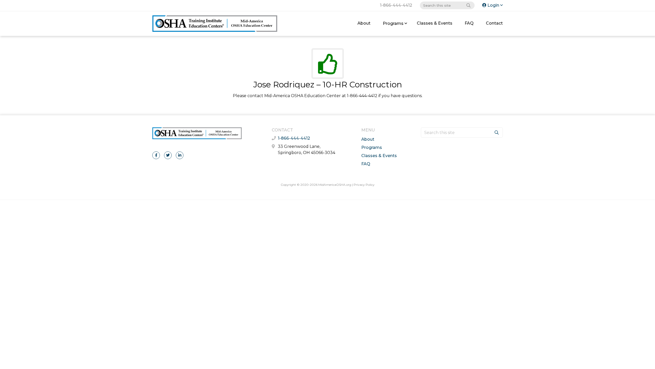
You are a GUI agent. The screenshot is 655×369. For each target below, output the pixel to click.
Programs (393, 23)
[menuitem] (364, 23)
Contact (494, 23)
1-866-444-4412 (396, 5)
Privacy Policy (364, 185)
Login (493, 5)
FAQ (469, 23)
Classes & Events (434, 23)
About (363, 23)
